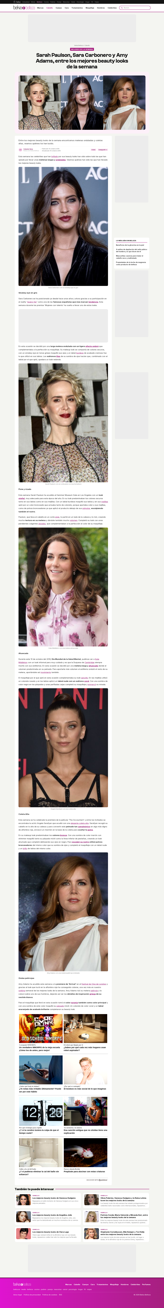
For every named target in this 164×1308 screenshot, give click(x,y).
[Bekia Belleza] (24, 7)
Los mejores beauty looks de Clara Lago (50, 1232)
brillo (25, 848)
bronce (63, 835)
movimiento (46, 672)
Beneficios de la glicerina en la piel (130, 245)
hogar (80, 1289)
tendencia (93, 302)
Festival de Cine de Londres (94, 984)
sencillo (84, 678)
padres (43, 1289)
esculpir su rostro (80, 842)
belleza (30, 1289)
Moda (33, 2)
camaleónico (84, 826)
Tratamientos (77, 8)
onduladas (61, 160)
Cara (67, 8)
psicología (73, 1289)
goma (90, 830)
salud (65, 1289)
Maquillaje (90, 8)
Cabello (49, 8)
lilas (58, 356)
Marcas (40, 8)
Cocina (46, 2)
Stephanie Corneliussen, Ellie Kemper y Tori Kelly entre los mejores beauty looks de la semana (122, 1233)
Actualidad (25, 2)
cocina (36, 1289)
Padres (52, 2)
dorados (42, 524)
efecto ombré (92, 346)
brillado (54, 156)
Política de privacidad (32, 1295)
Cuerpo (59, 8)
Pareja (59, 2)
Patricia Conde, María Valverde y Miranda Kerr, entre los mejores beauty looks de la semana (124, 1216)
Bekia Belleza (78, 45)
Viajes (97, 2)
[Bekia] (16, 2)
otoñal (22, 498)
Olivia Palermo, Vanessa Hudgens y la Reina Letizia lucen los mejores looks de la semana (123, 1199)
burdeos (80, 353)
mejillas (104, 502)
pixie (57, 517)
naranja (74, 1003)
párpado (60, 1006)
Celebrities (112, 8)
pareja (50, 1289)
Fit (92, 2)
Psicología (80, 2)
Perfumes (146, 1284)
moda (23, 1289)
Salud (73, 2)
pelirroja (94, 991)
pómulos (86, 508)
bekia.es (16, 1289)
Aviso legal (17, 1295)
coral (86, 681)
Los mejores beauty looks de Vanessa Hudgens (54, 1198)
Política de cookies (49, 1295)
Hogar (87, 2)
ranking (22, 991)
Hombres (101, 8)
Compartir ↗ (103, 150)
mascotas (58, 1289)
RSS (60, 1295)
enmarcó (92, 684)
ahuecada (93, 666)
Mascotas (66, 2)
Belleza (39, 2)
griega (93, 994)
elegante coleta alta (80, 823)
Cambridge (89, 662)
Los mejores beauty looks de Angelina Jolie (52, 1215)
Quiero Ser (32, 302)
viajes (89, 1289)
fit (85, 1289)
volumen (73, 520)
